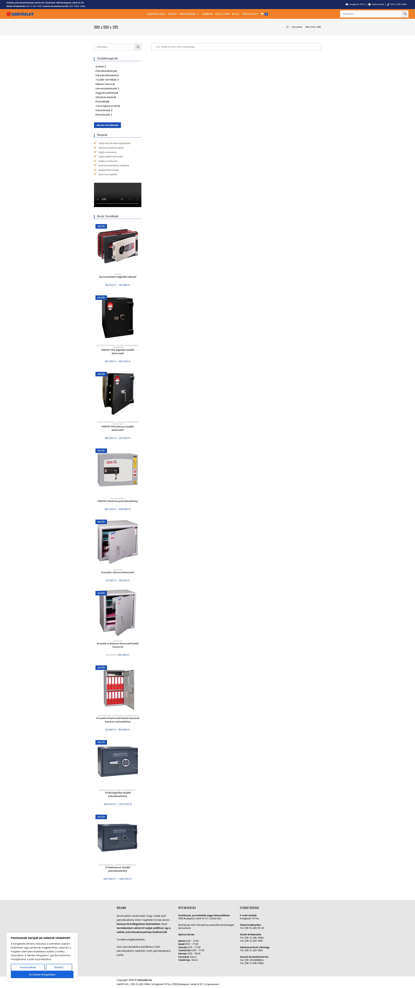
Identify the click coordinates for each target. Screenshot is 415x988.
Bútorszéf (117, 569)
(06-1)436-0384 (77, 6)
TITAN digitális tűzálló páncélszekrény (118, 794)
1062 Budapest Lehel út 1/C (70, 2)
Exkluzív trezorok (105, 84)
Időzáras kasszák (106, 97)
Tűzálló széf (117, 347)
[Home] (287, 27)
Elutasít (58, 967)
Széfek (100, 66)
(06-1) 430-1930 (34, 6)
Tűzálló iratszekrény (106, 345)
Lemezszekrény (131, 715)
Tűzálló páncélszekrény (127, 345)
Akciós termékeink (107, 125)
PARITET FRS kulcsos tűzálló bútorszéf (117, 428)
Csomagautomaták (108, 106)
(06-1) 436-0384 (254, 937)
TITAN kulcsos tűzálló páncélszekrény (117, 869)
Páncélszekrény (117, 498)
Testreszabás (28, 967)
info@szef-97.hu (249, 918)
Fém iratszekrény (115, 715)
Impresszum (212, 984)
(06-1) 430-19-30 (254, 928)
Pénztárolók (103, 114)
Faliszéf (117, 274)
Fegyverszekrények (107, 92)
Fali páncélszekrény (107, 75)
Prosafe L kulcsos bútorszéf (117, 572)
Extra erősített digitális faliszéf (117, 277)
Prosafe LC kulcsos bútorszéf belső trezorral (118, 645)
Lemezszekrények (107, 88)
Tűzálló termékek (106, 79)
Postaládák (102, 101)
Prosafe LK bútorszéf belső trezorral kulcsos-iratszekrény (117, 720)
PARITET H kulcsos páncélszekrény (118, 501)
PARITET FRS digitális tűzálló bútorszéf (117, 351)
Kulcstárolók (103, 110)
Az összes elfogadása (42, 974)
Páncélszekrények (106, 71)
